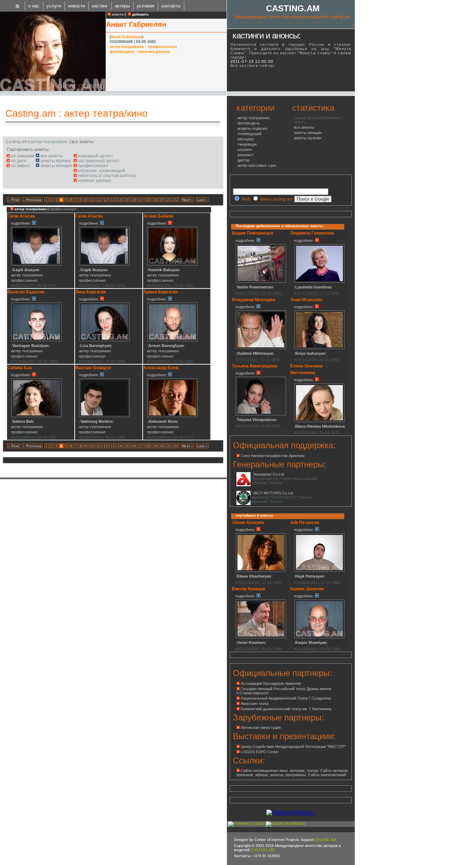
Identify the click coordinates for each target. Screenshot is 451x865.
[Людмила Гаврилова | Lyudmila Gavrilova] (319, 282)
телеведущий (249, 134)
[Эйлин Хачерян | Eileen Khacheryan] (260, 571)
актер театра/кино (127, 46)
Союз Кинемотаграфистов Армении (272, 455)
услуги (54, 5)
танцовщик (247, 144)
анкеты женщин (56, 165)
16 (134, 200)
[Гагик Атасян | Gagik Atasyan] (36, 264)
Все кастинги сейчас (252, 65)
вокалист (245, 155)
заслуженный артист (99, 160)
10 (92, 200)
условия (145, 5)
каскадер (245, 139)
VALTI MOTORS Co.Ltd (273, 493)
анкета (117, 14)
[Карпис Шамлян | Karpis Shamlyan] (319, 637)
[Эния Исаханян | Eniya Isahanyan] (319, 348)
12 (106, 200)
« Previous (32, 200)
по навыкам (22, 155)
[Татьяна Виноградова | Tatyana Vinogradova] (260, 414)
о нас (33, 5)
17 (141, 200)
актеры (122, 5)
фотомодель (122, 51)
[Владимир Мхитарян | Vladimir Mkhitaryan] (260, 348)
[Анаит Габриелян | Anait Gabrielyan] (53, 89)
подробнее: (21, 223)
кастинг (100, 5)
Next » (187, 200)
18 (148, 200)
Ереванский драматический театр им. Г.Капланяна (286, 709)
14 (120, 200)
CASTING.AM (293, 8)
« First (13, 200)
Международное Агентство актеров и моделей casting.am (292, 16)
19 (155, 200)
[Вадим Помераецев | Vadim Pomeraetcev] (260, 282)
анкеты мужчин (56, 160)
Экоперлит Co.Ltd (268, 474)
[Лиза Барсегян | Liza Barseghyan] (104, 340)
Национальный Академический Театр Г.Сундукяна (286, 698)
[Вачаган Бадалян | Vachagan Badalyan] (36, 340)
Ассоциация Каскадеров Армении (271, 683)
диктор (243, 160)
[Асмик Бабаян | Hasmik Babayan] (172, 264)
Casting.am (30, 113)
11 (99, 200)
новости (76, 5)
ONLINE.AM (325, 839)
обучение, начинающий (101, 170)
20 (162, 200)
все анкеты (52, 155)
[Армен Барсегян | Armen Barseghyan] (172, 340)
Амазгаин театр (254, 703)
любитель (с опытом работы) (107, 175)
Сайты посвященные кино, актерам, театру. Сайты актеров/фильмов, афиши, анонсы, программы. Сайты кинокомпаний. (292, 772)
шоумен (244, 149)
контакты (170, 5)
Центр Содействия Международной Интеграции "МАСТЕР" (293, 746)
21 (169, 200)
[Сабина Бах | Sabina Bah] (36, 416)
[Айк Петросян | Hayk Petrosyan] (319, 571)
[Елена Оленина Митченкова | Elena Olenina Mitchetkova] (319, 421)
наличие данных (154, 51)
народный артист (95, 155)
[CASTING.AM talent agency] (17, 5)
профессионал (162, 46)
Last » (202, 200)
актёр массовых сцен (256, 165)
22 (176, 200)
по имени (20, 165)
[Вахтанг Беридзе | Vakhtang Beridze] (104, 416)
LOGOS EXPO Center (260, 752)
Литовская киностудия (261, 727)
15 (127, 200)
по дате (18, 160)
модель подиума (252, 128)
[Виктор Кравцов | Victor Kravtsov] (260, 637)
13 (113, 200)
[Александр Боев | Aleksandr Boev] (172, 416)
